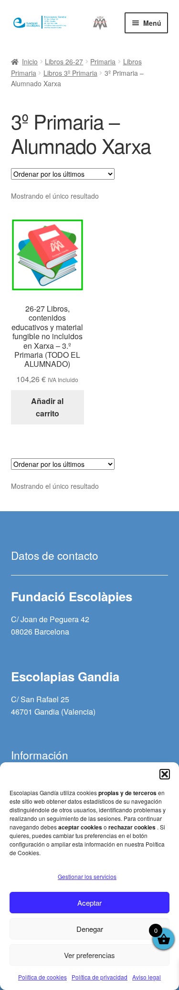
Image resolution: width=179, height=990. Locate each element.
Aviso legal (146, 977)
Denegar (89, 929)
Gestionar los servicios (87, 876)
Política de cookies (42, 977)
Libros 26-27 (64, 61)
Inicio (30, 61)
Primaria (103, 61)
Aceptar (89, 903)
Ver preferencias (89, 955)
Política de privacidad (99, 977)
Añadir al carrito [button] (47, 407)
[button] (164, 774)
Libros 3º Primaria (70, 73)
